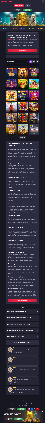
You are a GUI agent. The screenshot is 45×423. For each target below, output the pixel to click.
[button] (1, 19)
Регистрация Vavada (22, 300)
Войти (28, 5)
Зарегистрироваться (19, 5)
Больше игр (22, 137)
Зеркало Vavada (22, 50)
